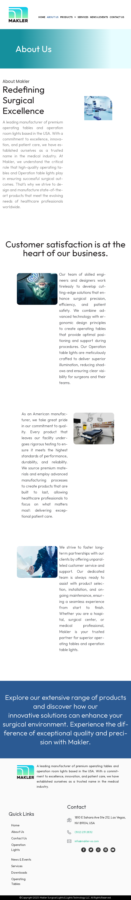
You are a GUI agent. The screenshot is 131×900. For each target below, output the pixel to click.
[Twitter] (91, 849)
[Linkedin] (105, 849)
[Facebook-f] (83, 849)
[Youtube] (113, 849)
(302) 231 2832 (83, 832)
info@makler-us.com (87, 841)
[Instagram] (98, 849)
